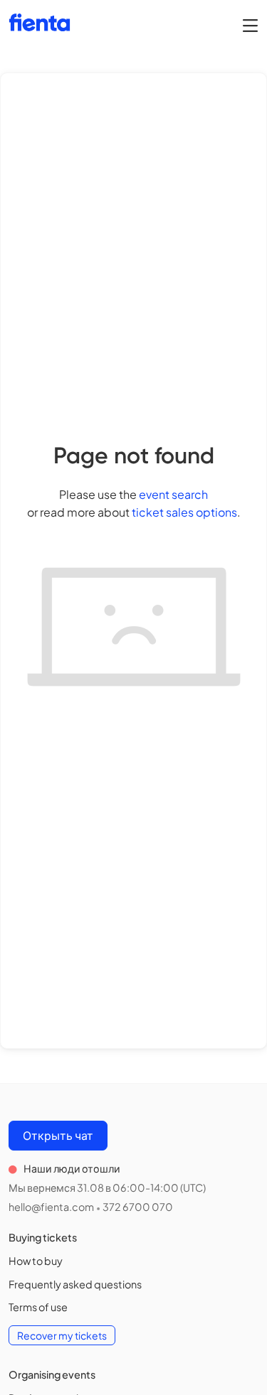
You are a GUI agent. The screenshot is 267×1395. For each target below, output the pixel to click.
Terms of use (38, 1306)
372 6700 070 (138, 1206)
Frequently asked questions (75, 1284)
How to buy (36, 1260)
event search (173, 494)
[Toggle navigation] (250, 25)
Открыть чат (58, 1135)
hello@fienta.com (51, 1206)
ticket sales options (184, 512)
